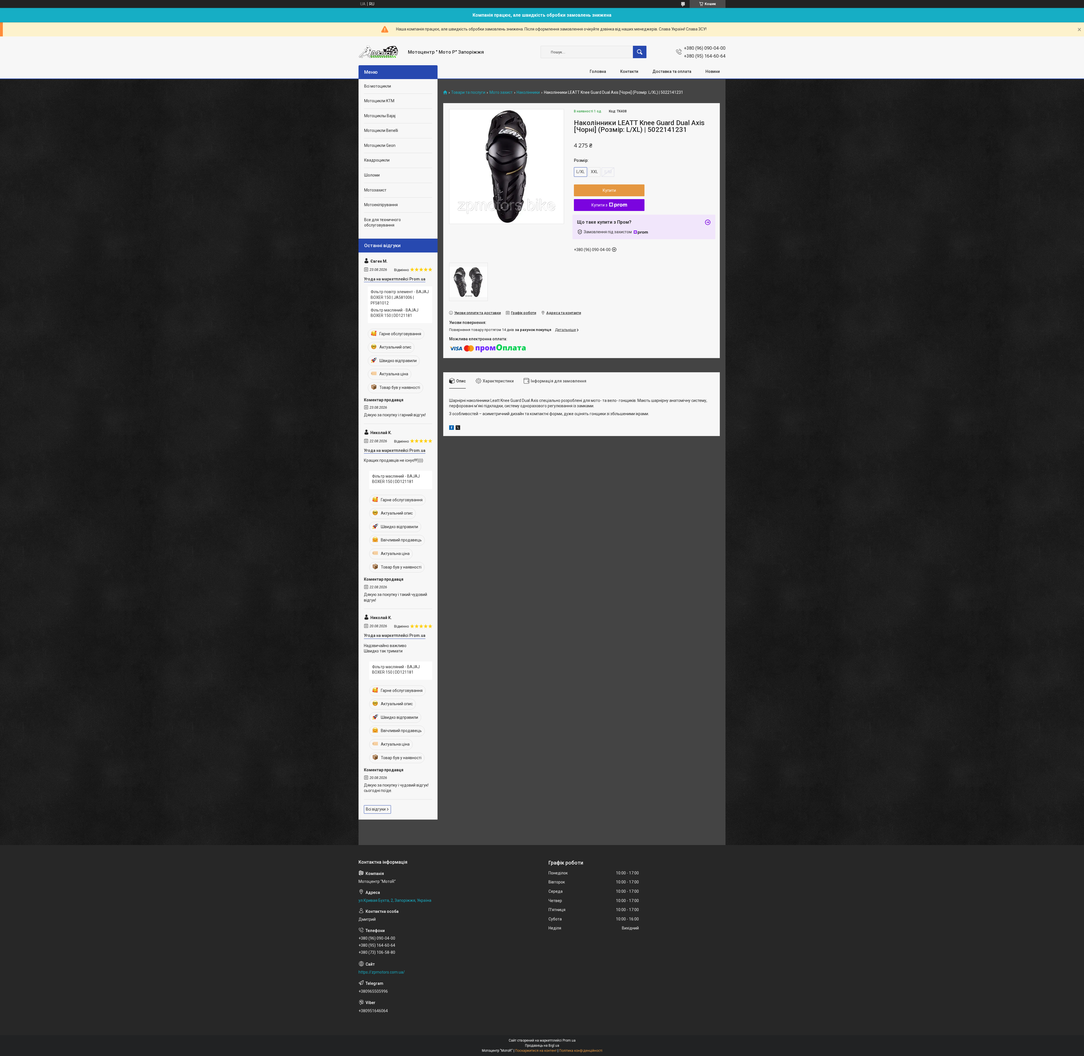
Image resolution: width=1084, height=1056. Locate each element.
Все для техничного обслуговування (382, 222)
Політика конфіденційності (580, 1051)
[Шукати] (639, 52)
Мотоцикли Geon (379, 145)
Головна (598, 71)
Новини (712, 71)
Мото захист (501, 92)
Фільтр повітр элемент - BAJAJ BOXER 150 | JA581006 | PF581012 (400, 297)
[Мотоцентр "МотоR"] (381, 52)
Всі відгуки (376, 809)
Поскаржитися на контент (536, 1051)
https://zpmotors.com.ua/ (382, 972)
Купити (609, 190)
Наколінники (528, 92)
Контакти (629, 71)
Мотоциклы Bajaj (379, 116)
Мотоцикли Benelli (381, 130)
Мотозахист (375, 190)
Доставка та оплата (671, 71)
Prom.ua (569, 1040)
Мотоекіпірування (381, 205)
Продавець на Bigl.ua (542, 1046)
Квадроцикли (377, 160)
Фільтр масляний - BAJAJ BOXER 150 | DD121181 (394, 313)
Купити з (599, 205)
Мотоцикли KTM (379, 101)
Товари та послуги (468, 92)
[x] (458, 428)
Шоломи (372, 175)
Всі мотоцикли (377, 86)
